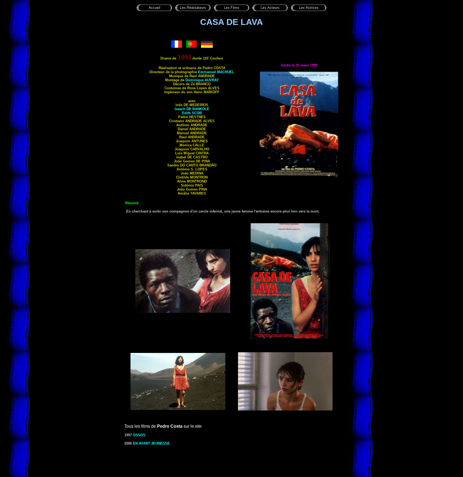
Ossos (139, 435)
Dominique (202, 80)
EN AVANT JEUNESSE (151, 443)
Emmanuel (216, 72)
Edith (192, 113)
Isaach (192, 109)
